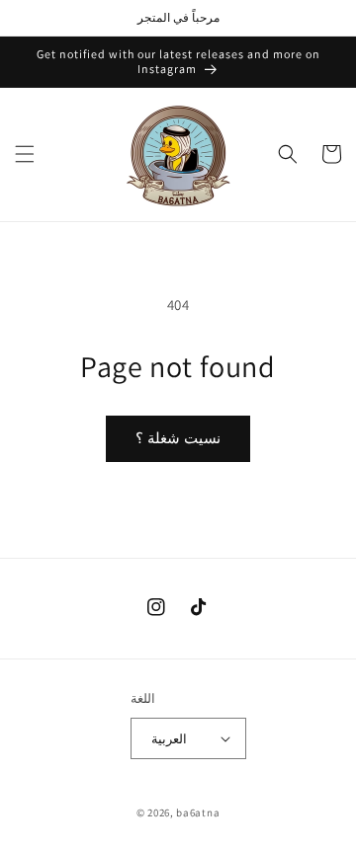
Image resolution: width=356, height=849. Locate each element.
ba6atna (198, 812)
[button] (24, 154)
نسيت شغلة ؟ (178, 437)
